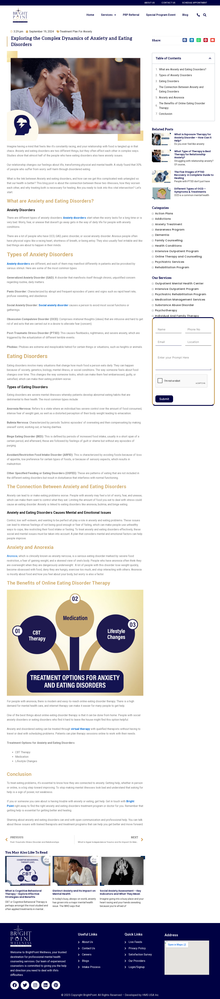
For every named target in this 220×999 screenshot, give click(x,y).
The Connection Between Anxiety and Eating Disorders (181, 89)
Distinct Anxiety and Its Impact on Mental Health (74, 892)
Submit (164, 399)
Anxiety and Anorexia (171, 97)
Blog (185, 14)
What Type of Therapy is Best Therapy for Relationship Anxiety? (192, 154)
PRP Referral (131, 14)
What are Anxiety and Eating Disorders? (182, 69)
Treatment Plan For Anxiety (76, 31)
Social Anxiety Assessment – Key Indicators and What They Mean (120, 892)
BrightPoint (90, 995)
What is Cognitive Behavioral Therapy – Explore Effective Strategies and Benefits (23, 894)
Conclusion (165, 113)
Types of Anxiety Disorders (175, 75)
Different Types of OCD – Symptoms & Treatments (190, 190)
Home (90, 14)
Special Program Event (160, 14)
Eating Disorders (169, 81)
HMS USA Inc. (150, 995)
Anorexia (12, 556)
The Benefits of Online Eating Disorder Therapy (182, 105)
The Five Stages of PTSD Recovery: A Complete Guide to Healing (194, 175)
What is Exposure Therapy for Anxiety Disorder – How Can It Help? (193, 137)
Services (107, 14)
